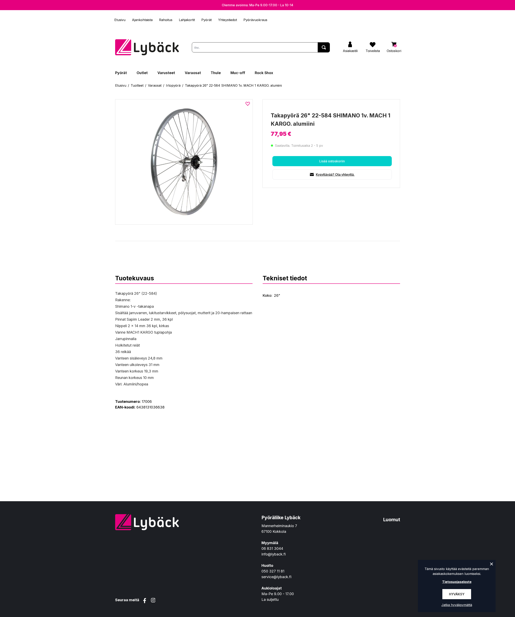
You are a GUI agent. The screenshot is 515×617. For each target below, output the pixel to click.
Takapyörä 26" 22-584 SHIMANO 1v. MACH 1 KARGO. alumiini (233, 85)
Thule (216, 73)
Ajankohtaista (142, 20)
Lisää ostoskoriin (332, 161)
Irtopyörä (173, 85)
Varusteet (166, 73)
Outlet (142, 73)
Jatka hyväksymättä (456, 605)
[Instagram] (153, 600)
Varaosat (193, 73)
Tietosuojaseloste (456, 582)
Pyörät (206, 20)
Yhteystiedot (227, 20)
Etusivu (119, 20)
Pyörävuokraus (255, 20)
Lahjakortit (187, 20)
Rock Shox (264, 73)
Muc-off (237, 73)
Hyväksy (456, 594)
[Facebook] (144, 600)
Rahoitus (165, 20)
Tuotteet (137, 85)
